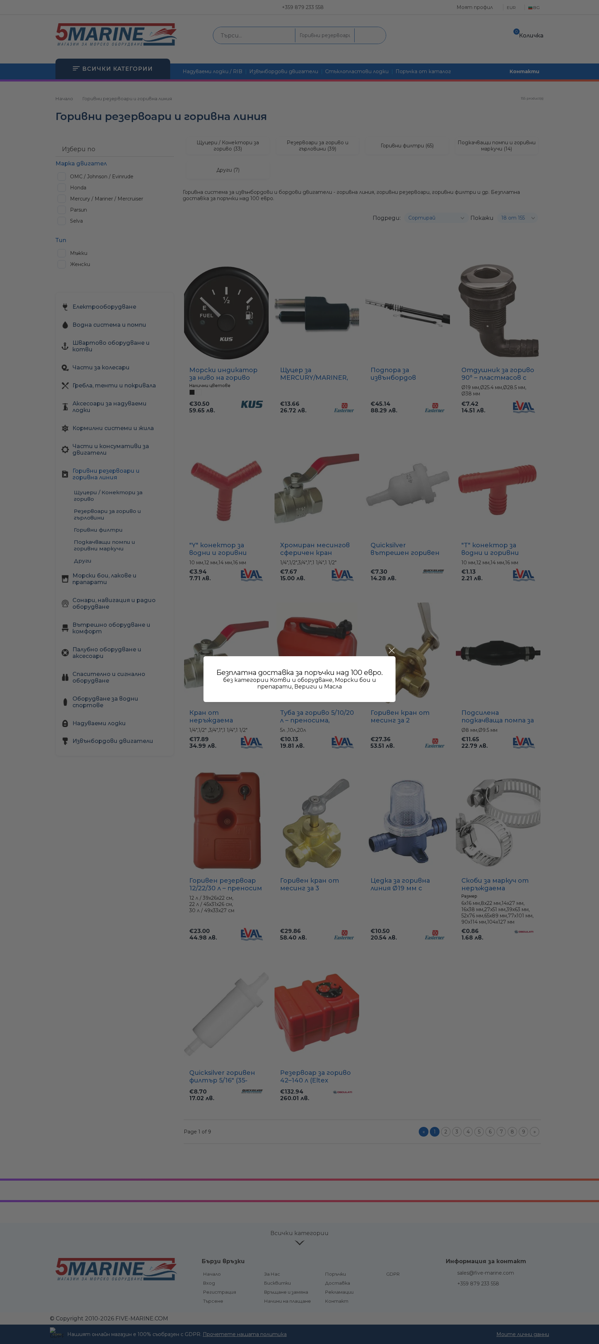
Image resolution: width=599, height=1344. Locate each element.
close (391, 651)
